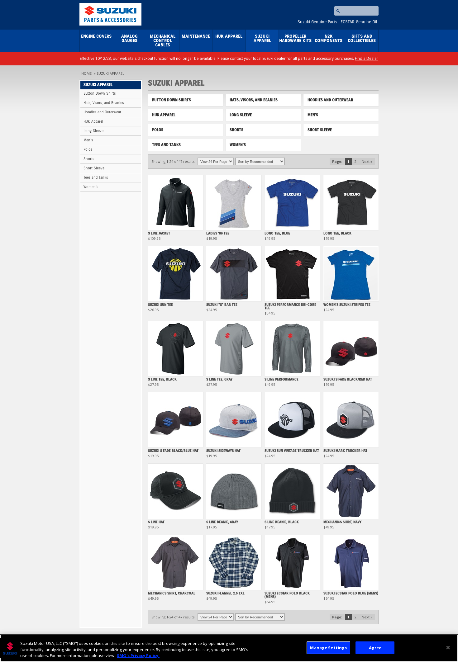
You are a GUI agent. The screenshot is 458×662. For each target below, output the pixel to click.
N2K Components (328, 39)
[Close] (448, 647)
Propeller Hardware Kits (295, 39)
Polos (87, 149)
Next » (367, 161)
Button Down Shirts (99, 93)
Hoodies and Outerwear (102, 112)
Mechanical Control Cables (162, 41)
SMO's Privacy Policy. (138, 655)
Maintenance (196, 36)
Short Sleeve (93, 168)
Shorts (88, 159)
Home (86, 73)
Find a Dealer (366, 58)
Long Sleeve (93, 131)
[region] (229, 648)
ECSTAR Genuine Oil (359, 22)
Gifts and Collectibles (362, 39)
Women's (90, 187)
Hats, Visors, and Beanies (103, 103)
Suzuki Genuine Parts (317, 22)
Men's (88, 140)
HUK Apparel (228, 36)
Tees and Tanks (95, 177)
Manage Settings (328, 647)
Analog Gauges (129, 39)
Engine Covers (96, 36)
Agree (375, 647)
